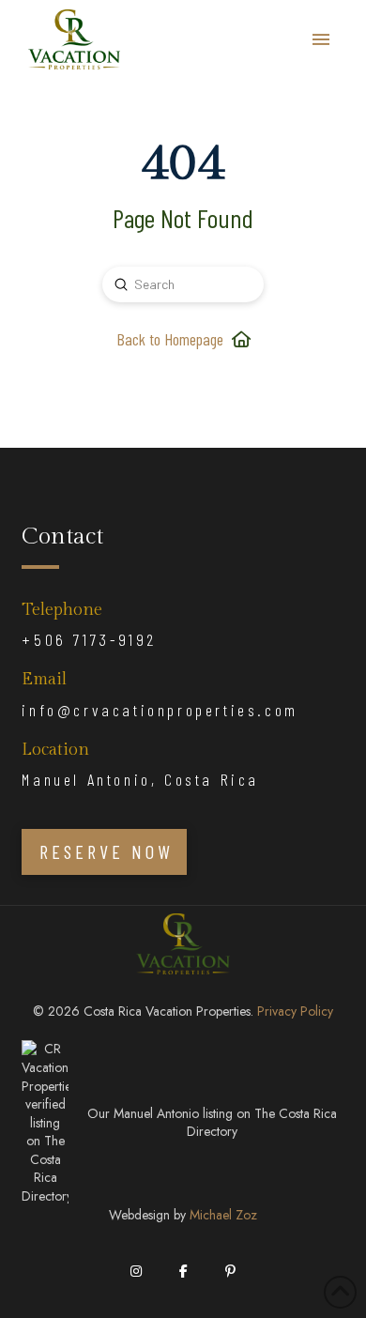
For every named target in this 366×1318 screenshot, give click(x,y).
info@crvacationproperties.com (159, 709)
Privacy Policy (295, 1011)
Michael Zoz (223, 1214)
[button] (321, 40)
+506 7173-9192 (89, 639)
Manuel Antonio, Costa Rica (140, 779)
